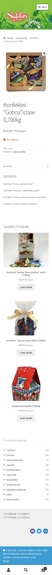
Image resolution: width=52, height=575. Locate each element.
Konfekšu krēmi (13, 469)
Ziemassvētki (21, 38)
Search (26, 570)
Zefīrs (9, 494)
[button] (44, 53)
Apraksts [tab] (7, 166)
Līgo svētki (11, 474)
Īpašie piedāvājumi (15, 460)
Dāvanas (10, 455)
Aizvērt (6, 561)
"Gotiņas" (11, 450)
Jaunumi (10, 465)
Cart (40, 567)
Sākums (10, 38)
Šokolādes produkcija (16, 489)
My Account (8, 570)
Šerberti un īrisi (13, 484)
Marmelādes (11, 479)
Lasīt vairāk (26, 287)
